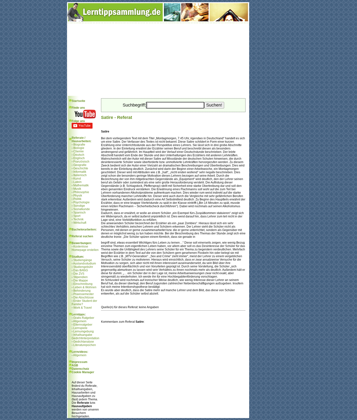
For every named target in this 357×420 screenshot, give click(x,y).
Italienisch (80, 175)
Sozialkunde (81, 209)
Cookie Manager (83, 372)
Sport (76, 216)
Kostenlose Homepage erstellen (85, 248)
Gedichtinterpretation (85, 338)
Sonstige (79, 205)
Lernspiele (80, 328)
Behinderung (82, 290)
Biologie (78, 148)
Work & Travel (82, 307)
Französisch (81, 161)
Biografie (79, 144)
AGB (75, 365)
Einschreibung (83, 284)
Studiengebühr (83, 267)
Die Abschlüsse (83, 297)
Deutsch (78, 154)
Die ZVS (78, 273)
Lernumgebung (83, 331)
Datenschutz (80, 369)
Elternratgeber (82, 324)
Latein (77, 182)
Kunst (77, 178)
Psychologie (81, 202)
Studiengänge (82, 260)
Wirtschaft (79, 222)
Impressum (79, 362)
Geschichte (80, 168)
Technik (78, 219)
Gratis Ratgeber (83, 318)
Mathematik (81, 185)
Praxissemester (83, 294)
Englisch (79, 158)
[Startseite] (158, 20)
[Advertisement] (158, 59)
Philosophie (81, 192)
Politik (77, 199)
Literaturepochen (84, 345)
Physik (77, 195)
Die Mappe (80, 280)
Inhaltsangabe (82, 335)
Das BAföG (80, 270)
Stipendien (80, 277)
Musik (77, 188)
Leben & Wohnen (84, 287)
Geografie (79, 165)
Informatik (79, 171)
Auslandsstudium (84, 263)
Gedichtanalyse (83, 341)
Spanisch (79, 212)
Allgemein (79, 321)
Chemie (78, 151)
